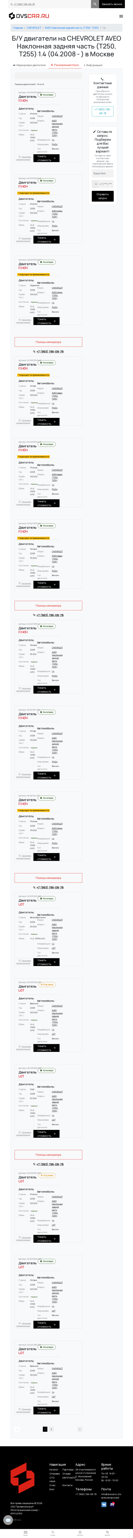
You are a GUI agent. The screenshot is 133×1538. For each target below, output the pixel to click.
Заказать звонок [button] (112, 4)
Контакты (67, 1485)
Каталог (53, 1469)
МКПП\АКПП (67, 1477)
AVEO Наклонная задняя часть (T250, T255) (72, 28)
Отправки (54, 1473)
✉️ (8, 1520)
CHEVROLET (34, 28)
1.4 (53, 139)
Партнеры (67, 1469)
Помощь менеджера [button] (48, 342)
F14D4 (55, 144)
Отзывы (66, 1473)
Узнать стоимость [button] (44, 158)
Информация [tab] (94, 65)
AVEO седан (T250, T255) (57, 214)
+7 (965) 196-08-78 (24, 4)
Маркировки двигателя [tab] (31, 65)
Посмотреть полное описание (23, 158)
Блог (51, 1489)
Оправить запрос (103, 196)
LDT (53, 948)
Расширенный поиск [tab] (66, 65)
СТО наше (52, 1479)
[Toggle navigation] (121, 16)
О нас (52, 1485)
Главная (18, 28)
